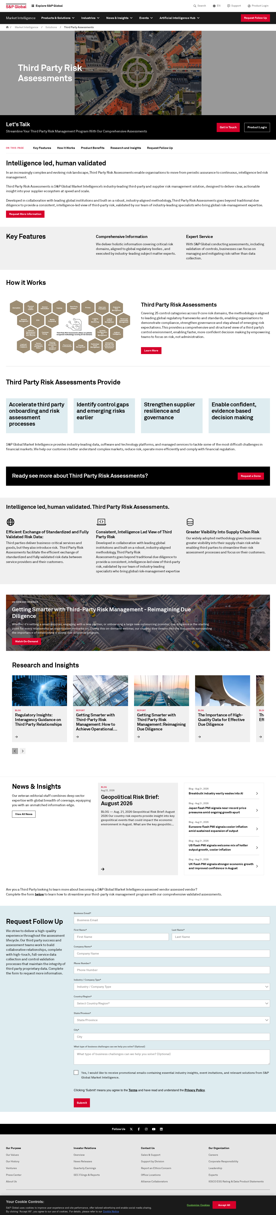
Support (236, 5)
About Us (11, 1181)
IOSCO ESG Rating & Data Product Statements (236, 1181)
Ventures (11, 1168)
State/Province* (82, 1013)
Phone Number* (82, 963)
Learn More (151, 350)
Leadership (215, 1168)
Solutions (51, 27)
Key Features (42, 148)
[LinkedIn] (161, 1129)
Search (202, 5)
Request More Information (25, 214)
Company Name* (83, 946)
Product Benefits (92, 148)
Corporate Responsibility (223, 1161)
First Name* (80, 929)
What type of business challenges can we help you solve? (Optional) (109, 1046)
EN (218, 5)
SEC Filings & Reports (87, 1175)
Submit (82, 1103)
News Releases (83, 1161)
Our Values (12, 1154)
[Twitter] (131, 1129)
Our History (12, 1161)
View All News (23, 814)
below (39, 894)
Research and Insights (125, 148)
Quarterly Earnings (85, 1168)
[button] (15, 751)
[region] (138, 1205)
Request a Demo (251, 476)
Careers (213, 1154)
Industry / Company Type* (87, 979)
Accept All (224, 1205)
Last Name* (178, 929)
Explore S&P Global (49, 6)
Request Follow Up (255, 18)
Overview (79, 1154)
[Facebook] (139, 1129)
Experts (213, 1175)
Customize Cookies (198, 1205)
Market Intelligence (26, 27)
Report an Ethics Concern (156, 1168)
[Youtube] (154, 1129)
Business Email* (82, 913)
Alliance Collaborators (154, 1181)
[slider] (138, 714)
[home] (7, 27)
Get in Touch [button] (228, 127)
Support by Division (152, 1161)
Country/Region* (83, 996)
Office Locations (151, 1175)
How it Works (66, 148)
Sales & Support (150, 1154)
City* (76, 1029)
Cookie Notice (111, 1211)
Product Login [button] (257, 127)
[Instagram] (146, 1129)
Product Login (260, 5)
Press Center (13, 1175)
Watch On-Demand (26, 641)
